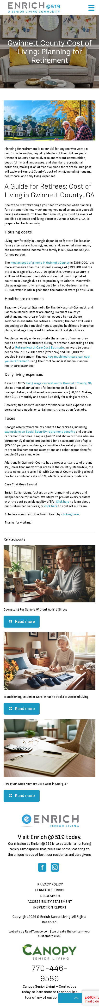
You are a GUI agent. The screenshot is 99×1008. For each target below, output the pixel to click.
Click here (62, 502)
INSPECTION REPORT (50, 907)
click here (50, 506)
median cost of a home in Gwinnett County (40, 263)
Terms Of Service (50, 890)
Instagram (55, 867)
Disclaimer (50, 896)
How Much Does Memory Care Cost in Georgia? (36, 784)
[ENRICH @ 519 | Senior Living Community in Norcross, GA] (34, 7)
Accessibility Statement (50, 901)
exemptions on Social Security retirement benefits (40, 432)
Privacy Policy (50, 884)
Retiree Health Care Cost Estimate (39, 348)
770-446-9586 (49, 973)
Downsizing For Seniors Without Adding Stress (35, 610)
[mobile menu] (92, 9)
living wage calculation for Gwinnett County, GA (59, 383)
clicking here (70, 514)
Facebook (42, 867)
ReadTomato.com (37, 931)
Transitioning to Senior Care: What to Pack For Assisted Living (46, 697)
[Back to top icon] (76, 998)
